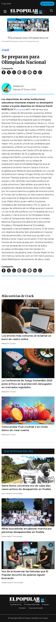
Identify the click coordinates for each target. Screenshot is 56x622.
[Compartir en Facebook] (4, 72)
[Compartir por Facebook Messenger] (30, 72)
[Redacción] (6, 88)
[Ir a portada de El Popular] (27, 12)
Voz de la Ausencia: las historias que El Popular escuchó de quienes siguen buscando (25, 575)
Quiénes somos (15, 604)
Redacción (18, 86)
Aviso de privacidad (35, 608)
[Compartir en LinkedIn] (35, 72)
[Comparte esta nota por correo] (24, 72)
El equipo (45, 604)
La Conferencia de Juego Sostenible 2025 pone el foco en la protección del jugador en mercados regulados (27, 384)
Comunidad (17, 493)
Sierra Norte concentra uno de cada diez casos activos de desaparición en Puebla (26, 487)
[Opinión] (28, 24)
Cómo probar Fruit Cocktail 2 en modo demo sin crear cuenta (25, 428)
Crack (5, 50)
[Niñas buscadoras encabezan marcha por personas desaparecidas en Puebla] (28, 512)
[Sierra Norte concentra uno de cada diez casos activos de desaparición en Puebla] (28, 470)
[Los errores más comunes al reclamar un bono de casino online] (28, 316)
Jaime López (6, 536)
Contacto (22, 608)
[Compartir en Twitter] (9, 72)
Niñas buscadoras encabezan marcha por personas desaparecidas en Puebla (27, 530)
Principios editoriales (31, 604)
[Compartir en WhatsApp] (14, 72)
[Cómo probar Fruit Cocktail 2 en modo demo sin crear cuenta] (28, 410)
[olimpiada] (20, 109)
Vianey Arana (7, 583)
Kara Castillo (6, 493)
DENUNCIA (48, 4)
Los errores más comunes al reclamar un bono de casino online (26, 337)
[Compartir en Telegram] (19, 72)
